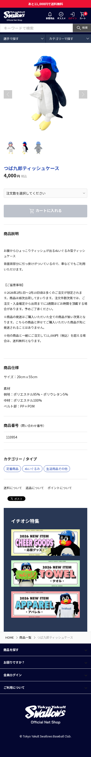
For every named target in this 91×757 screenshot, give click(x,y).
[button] (83, 94)
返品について (35, 488)
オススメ (61, 18)
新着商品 (50, 18)
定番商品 (12, 468)
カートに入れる (49, 210)
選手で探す (11, 38)
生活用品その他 (56, 468)
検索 (85, 27)
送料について (13, 488)
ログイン (72, 18)
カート (83, 15)
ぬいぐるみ (32, 468)
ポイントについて (60, 488)
